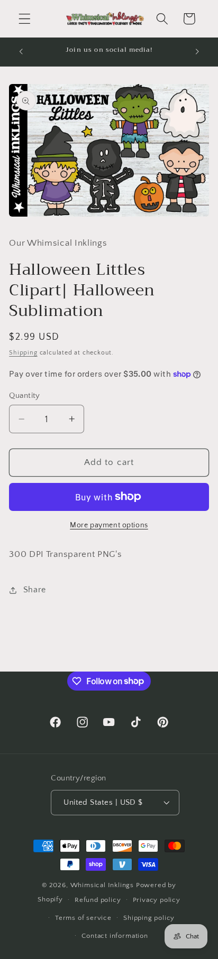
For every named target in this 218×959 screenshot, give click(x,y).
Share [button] (34, 589)
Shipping (23, 352)
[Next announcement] (197, 51)
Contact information (114, 935)
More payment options (109, 525)
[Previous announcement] (20, 51)
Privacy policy (156, 900)
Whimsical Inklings (102, 885)
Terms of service (83, 917)
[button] (24, 18)
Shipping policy (149, 917)
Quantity (24, 395)
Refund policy (98, 900)
